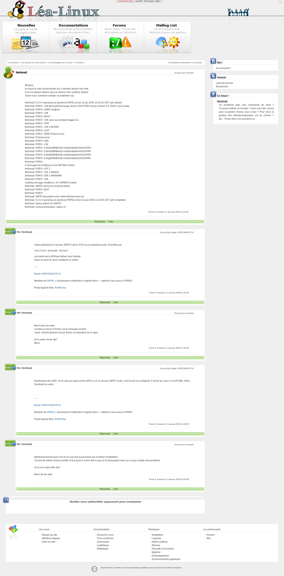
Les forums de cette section (33, 62)
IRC (209, 538)
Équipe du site (49, 534)
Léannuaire (103, 541)
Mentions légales (51, 538)
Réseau (156, 545)
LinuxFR (139, 1)
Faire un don (48, 541)
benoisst (190, 73)
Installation (157, 534)
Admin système (160, 541)
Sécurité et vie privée (163, 548)
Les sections (13, 62)
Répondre (100, 221)
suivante (198, 62)
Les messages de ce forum (60, 62)
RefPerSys (60, 287)
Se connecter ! (223, 68)
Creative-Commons (172, 568)
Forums (211, 534)
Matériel (156, 552)
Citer (110, 221)
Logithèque (103, 545)
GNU (158, 1)
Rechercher (222, 86)
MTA (80, 244)
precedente (186, 62)
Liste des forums (224, 83)
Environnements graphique (166, 559)
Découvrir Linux (105, 534)
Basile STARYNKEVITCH (182, 232)
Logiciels (156, 538)
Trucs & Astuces (105, 538)
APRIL (51, 280)
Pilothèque (102, 548)
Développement (160, 555)
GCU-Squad (149, 1)
